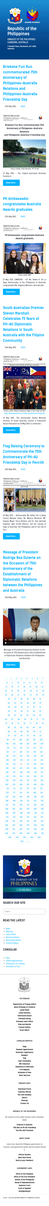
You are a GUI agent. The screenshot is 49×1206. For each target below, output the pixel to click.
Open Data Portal (24, 1157)
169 (42, 784)
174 (34, 788)
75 (18, 723)
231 (13, 829)
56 (21, 711)
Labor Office (11, 934)
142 (21, 768)
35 (43, 695)
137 (28, 764)
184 (21, 797)
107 (28, 744)
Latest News (24, 1010)
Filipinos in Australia (24, 1125)
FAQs (8, 958)
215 (28, 817)
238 (20, 833)
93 (15, 735)
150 (35, 772)
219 (13, 821)
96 (34, 735)
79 (43, 723)
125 (28, 756)
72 (43, 719)
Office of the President (24, 1174)
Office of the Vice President (24, 1177)
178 (21, 793)
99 (14, 740)
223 (42, 821)
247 (22, 841)
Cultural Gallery (12, 943)
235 (42, 829)
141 (14, 768)
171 (14, 788)
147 (14, 772)
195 (14, 805)
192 (35, 801)
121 (41, 752)
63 (28, 715)
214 (21, 817)
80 (9, 727)
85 (40, 727)
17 (18, 687)
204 (35, 809)
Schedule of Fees (13, 966)
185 (28, 797)
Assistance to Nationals (24, 1067)
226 (21, 825)
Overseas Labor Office (24, 1021)
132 (35, 760)
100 (20, 740)
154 (21, 776)
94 (21, 735)
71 (37, 719)
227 (28, 825)
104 (7, 744)
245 (31, 837)
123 (14, 756)
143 (28, 768)
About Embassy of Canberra (24, 1007)
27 (37, 691)
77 (30, 723)
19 (30, 687)
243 (17, 837)
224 (6, 825)
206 (6, 813)
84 (34, 727)
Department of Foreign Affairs (24, 1004)
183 (14, 797)
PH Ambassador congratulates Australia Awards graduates (22, 204)
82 (21, 727)
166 (21, 784)
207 (14, 813)
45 (28, 703)
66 (6, 719)
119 (28, 752)
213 (14, 817)
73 (6, 723)
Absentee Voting (12, 937)
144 (35, 768)
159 (14, 780)
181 (41, 793)
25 (24, 691)
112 (21, 748)
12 (30, 683)
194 (6, 805)
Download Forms (24, 1089)
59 (40, 711)
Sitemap (24, 1100)
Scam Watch (24, 1030)
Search (24, 1098)
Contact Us (24, 1103)
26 (31, 691)
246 (39, 837)
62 (21, 715)
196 (21, 805)
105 (14, 744)
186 (35, 797)
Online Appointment (14, 961)
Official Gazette (25, 1155)
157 (42, 776)
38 (21, 699)
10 (18, 683)
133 (41, 760)
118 (21, 752)
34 (37, 695)
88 (21, 731)
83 (28, 727)
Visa (24, 1058)
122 (7, 756)
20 (36, 687)
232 (20, 829)
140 (7, 768)
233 (28, 829)
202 (20, 809)
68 (19, 719)
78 (37, 723)
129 (14, 760)
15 (6, 687)
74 (12, 723)
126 (35, 756)
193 (42, 801)
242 (9, 837)
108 (35, 744)
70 (31, 719)
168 (35, 784)
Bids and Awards (24, 1024)
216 (35, 817)
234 (35, 829)
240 (35, 833)
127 (42, 756)
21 (42, 687)
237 (13, 833)
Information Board (13, 940)
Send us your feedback (24, 1160)
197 (28, 805)
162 (35, 780)
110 (8, 748)
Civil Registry (24, 1070)
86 (9, 731)
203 (28, 809)
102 (34, 740)
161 (28, 780)
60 (9, 715)
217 (42, 817)
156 (35, 776)
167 (28, 784)
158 (7, 780)
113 (28, 748)
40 (34, 699)
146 (7, 772)
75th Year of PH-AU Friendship (24, 1127)
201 (13, 809)
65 (40, 715)
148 (21, 772)
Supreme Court (24, 1185)
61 (15, 715)
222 (35, 821)
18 (24, 687)
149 (28, 772)
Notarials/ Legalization (24, 1052)
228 (35, 825)
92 (9, 735)
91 (40, 731)
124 (21, 756)
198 (35, 805)
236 (6, 833)
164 (6, 784)
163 (42, 780)
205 (42, 809)
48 (9, 707)
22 (6, 691)
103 (41, 740)
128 (7, 760)
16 (12, 687)
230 (6, 829)
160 (21, 780)
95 (28, 735)
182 (7, 797)
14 (42, 683)
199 (42, 805)
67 (12, 719)
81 (15, 727)
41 (40, 699)
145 (42, 768)
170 (7, 788)
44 (21, 703)
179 (28, 793)
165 (14, 784)
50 (22, 707)
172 (21, 788)
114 (34, 748)
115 (41, 748)
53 (40, 707)
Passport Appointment (24, 1049)
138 (35, 764)
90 (34, 731)
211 (42, 813)
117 (14, 752)
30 (12, 695)
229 (42, 825)
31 (18, 695)
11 (24, 683)
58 (34, 711)
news (23, 106)
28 (43, 691)
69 (25, 719)
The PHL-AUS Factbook (24, 1130)
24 (18, 691)
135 (14, 764)
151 (42, 772)
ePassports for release (15, 964)
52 (34, 707)
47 (40, 703)
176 (7, 793)
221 (28, 821)
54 (9, 711)
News (8, 929)
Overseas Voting (24, 1018)
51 (28, 707)
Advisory (9, 931)
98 (8, 740)
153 (14, 776)
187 (42, 797)
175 (41, 788)
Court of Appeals (24, 1188)
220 (21, 821)
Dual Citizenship (24, 1061)
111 (14, 748)
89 (28, 731)
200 (6, 809)
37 (15, 699)
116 (7, 752)
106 (21, 744)
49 (15, 707)
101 (27, 740)
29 (6, 695)
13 (36, 683)
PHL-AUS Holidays (24, 1095)
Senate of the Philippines (24, 1180)
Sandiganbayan (24, 1191)
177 (14, 793)
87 (15, 731)
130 (21, 760)
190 (21, 801)
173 (28, 788)
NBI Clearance (24, 1064)
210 (35, 813)
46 (34, 703)
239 (28, 833)
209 (28, 813)
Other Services (24, 1075)
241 (42, 833)
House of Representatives (24, 1182)
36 (9, 699)
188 (7, 801)
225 (13, 825)
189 (14, 801)
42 (9, 703)
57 (28, 711)
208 (21, 813)
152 (7, 776)
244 (24, 837)
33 (31, 695)
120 (34, 752)
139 (42, 764)
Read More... (11, 183)
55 (15, 711)
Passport (24, 1055)
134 (7, 764)
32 (24, 695)
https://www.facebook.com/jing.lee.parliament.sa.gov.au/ (24, 413)
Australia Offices (24, 1092)
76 (24, 723)
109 (42, 744)
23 (12, 691)
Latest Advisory (24, 1013)
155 (28, 776)
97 (40, 735)
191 (28, 801)
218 (6, 821)
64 (34, 715)
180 (34, 793)
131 (28, 760)
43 (15, 703)
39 (28, 699)
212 (7, 817)
